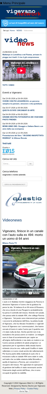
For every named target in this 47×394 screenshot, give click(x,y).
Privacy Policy (19, 388)
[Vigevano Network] (23, 12)
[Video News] (19, 41)
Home (12, 30)
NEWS (19, 30)
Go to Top (23, 391)
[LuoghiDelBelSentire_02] (23, 24)
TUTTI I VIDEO (8, 85)
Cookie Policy (32, 388)
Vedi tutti (6, 143)
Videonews (12, 220)
